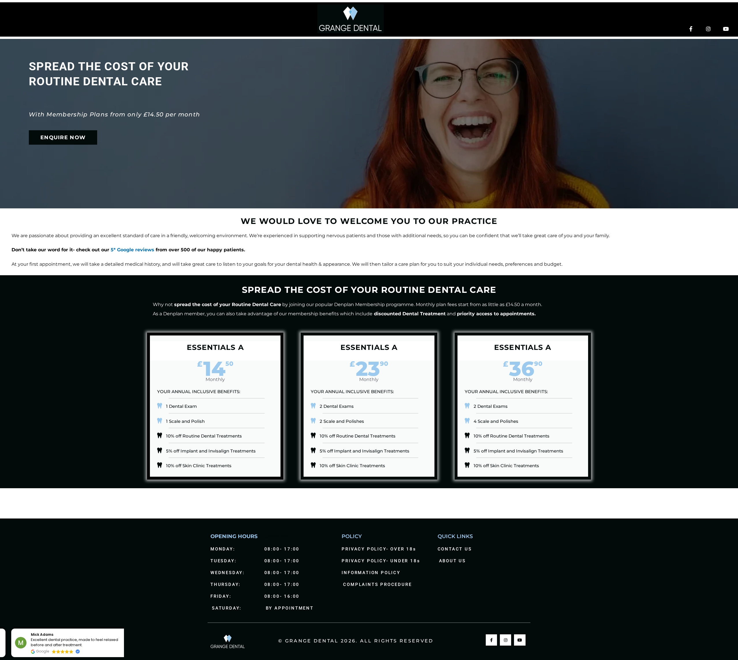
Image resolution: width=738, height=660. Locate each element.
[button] (121, 629)
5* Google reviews (132, 249)
